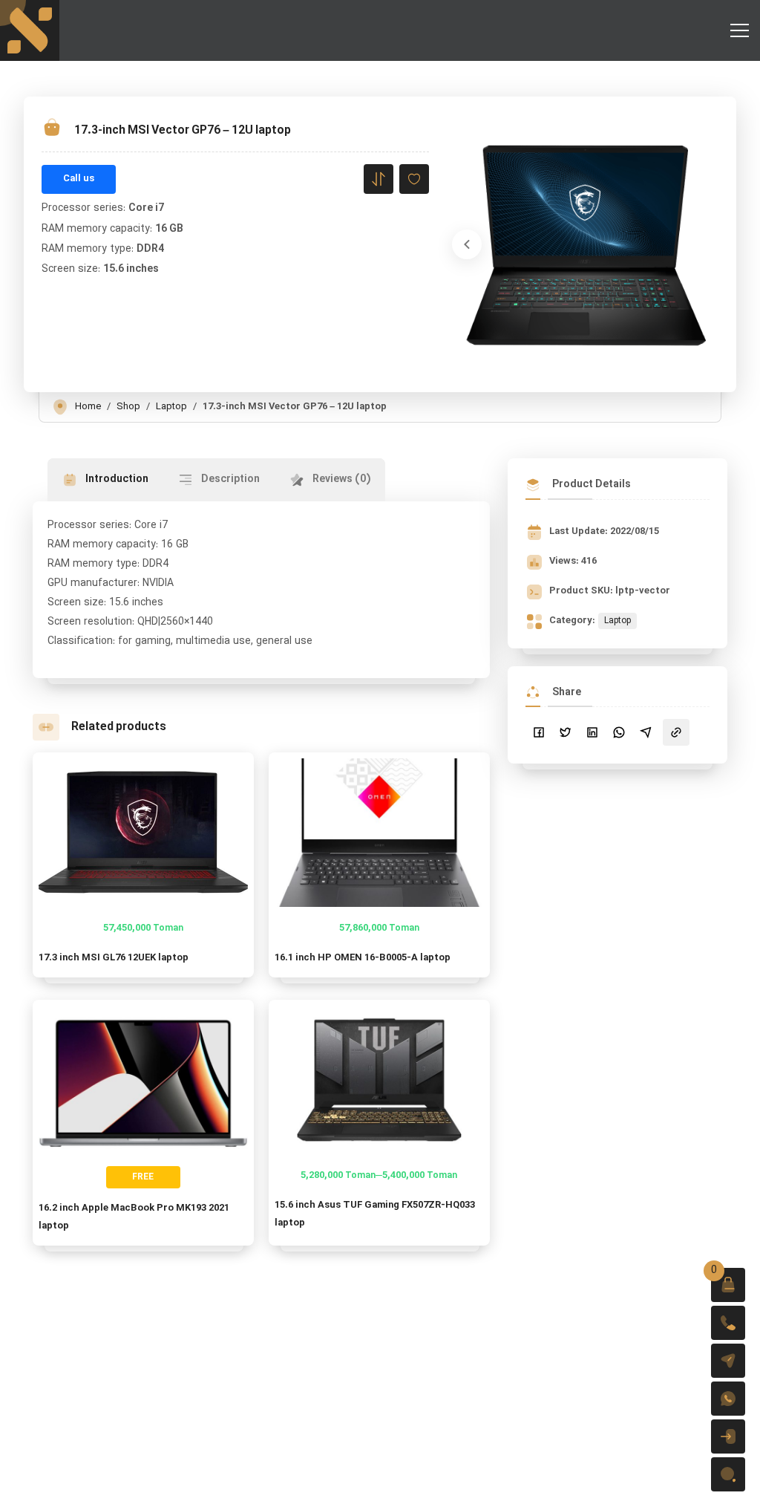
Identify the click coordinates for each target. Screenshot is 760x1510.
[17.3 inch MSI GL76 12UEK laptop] (143, 832)
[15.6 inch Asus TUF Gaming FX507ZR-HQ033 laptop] (379, 1080)
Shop (128, 407)
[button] (728, 1285)
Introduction (115, 479)
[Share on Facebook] (538, 732)
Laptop (171, 407)
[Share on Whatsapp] (619, 732)
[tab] (105, 479)
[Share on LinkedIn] (592, 732)
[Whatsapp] (728, 1399)
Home (88, 407)
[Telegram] (728, 1361)
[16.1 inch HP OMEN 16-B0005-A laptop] (379, 832)
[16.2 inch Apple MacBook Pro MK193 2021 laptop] (143, 1080)
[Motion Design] (29, 30)
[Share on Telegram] (645, 732)
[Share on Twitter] (565, 732)
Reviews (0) (340, 479)
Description (229, 479)
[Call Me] (728, 1323)
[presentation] (467, 244)
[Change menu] (739, 30)
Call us (78, 179)
